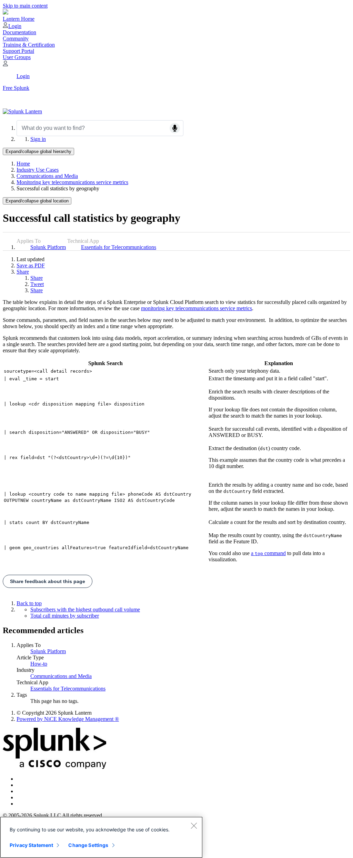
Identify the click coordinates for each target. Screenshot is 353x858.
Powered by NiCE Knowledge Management (68, 719)
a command (268, 553)
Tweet (37, 284)
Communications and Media (47, 176)
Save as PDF (31, 265)
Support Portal (18, 51)
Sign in (38, 139)
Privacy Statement (31, 845)
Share (23, 272)
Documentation (19, 32)
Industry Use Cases (38, 170)
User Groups (17, 57)
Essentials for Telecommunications (118, 247)
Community (16, 38)
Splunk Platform (48, 247)
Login (14, 26)
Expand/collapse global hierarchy (38, 151)
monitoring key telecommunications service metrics (196, 308)
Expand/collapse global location (37, 200)
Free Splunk (16, 88)
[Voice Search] (175, 128)
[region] (101, 837)
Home (23, 163)
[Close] (193, 825)
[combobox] (100, 128)
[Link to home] (22, 111)
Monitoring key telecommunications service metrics (72, 182)
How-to (38, 664)
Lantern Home (18, 19)
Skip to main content (25, 6)
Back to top (29, 603)
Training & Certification (29, 45)
